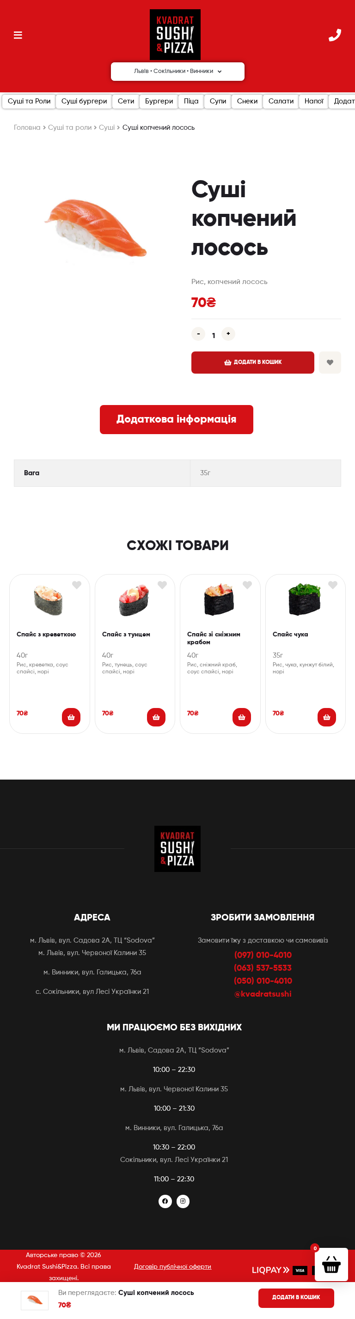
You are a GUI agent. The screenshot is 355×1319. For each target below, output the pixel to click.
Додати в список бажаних (330, 362)
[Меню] (18, 35)
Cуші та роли (70, 127)
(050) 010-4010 (263, 981)
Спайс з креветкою (46, 634)
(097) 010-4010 (263, 955)
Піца (191, 101)
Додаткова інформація (176, 419)
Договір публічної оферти (172, 1267)
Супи (218, 101)
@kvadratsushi (263, 994)
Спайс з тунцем (126, 634)
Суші (107, 127)
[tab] (176, 419)
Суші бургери (84, 101)
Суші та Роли (29, 101)
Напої (314, 101)
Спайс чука (290, 634)
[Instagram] (183, 1201)
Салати (281, 101)
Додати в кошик (258, 362)
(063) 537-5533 (263, 968)
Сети (126, 101)
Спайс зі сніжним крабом (213, 638)
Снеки (247, 101)
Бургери (159, 101)
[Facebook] (165, 1201)
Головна (27, 127)
